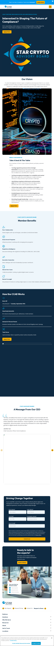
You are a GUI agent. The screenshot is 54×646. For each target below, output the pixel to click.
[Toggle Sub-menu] (51, 617)
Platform (5, 614)
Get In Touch (6, 628)
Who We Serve (6, 620)
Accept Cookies (36, 643)
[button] (52, 450)
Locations (5, 631)
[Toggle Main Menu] (50, 6)
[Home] (7, 605)
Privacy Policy (38, 535)
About (4, 625)
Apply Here (7, 32)
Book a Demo (22, 562)
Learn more (40, 2)
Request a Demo (38, 608)
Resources (5, 622)
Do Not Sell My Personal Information (21, 643)
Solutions (5, 617)
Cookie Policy (13, 640)
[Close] (51, 638)
